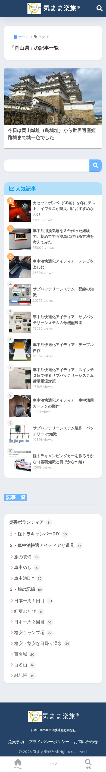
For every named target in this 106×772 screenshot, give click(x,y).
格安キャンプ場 (33, 632)
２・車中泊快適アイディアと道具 (45, 545)
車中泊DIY (28, 578)
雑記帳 (24, 675)
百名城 (24, 654)
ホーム (18, 767)
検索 (95, 165)
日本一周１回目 (33, 600)
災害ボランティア (29, 522)
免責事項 (16, 742)
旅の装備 (26, 556)
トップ (53, 763)
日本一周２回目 (32, 622)
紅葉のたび (28, 611)
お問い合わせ (86, 742)
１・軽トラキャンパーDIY (38, 534)
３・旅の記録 (26, 589)
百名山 (24, 664)
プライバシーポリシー (49, 742)
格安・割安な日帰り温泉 (41, 643)
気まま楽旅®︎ (60, 8)
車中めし (26, 567)
